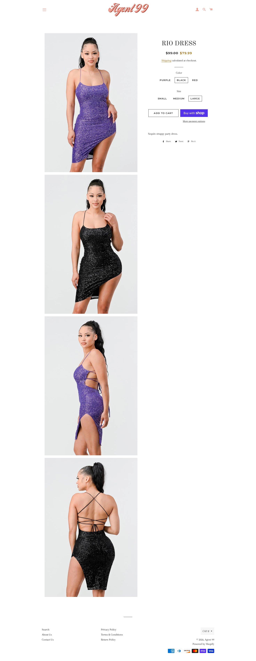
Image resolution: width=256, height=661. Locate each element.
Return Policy (108, 639)
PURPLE (165, 80)
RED (195, 80)
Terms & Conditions (112, 634)
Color (179, 72)
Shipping (166, 60)
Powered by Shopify (203, 644)
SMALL (162, 98)
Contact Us (48, 639)
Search (45, 629)
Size (179, 91)
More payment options (194, 121)
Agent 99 (209, 639)
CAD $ (206, 631)
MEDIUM (179, 98)
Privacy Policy (108, 629)
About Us (47, 634)
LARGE (195, 98)
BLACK (181, 80)
